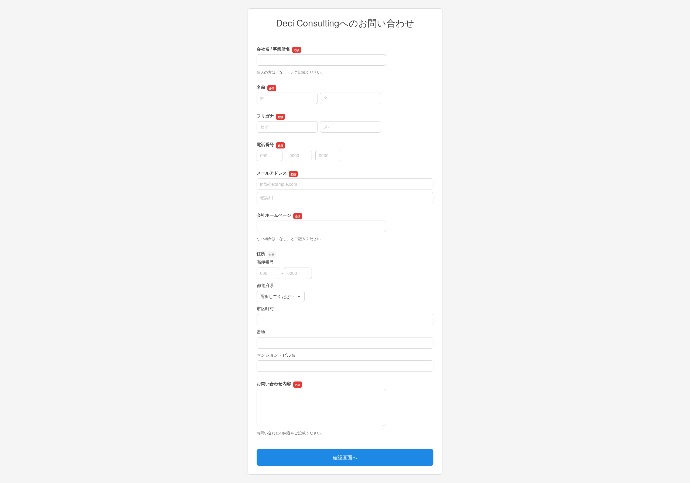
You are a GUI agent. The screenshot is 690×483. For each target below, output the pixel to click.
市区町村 (265, 308)
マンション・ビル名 (276, 355)
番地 (261, 332)
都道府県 (265, 285)
